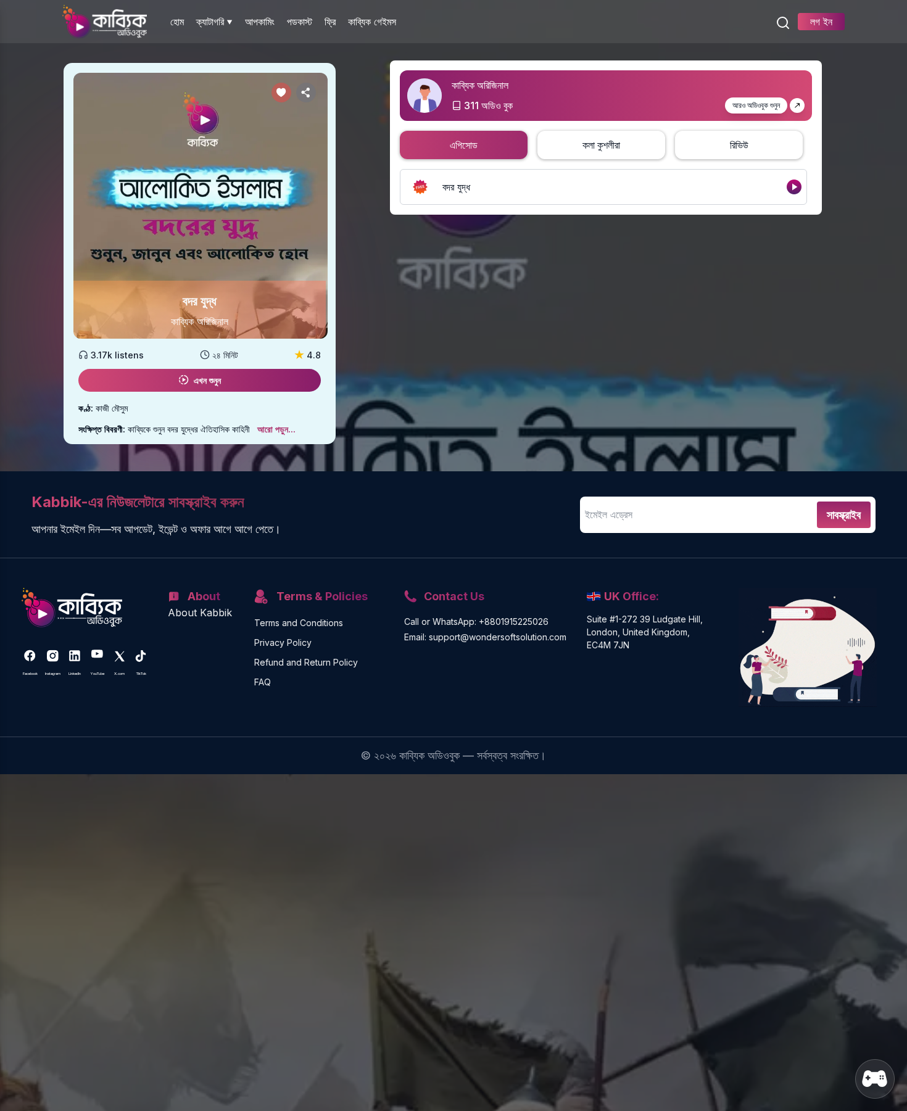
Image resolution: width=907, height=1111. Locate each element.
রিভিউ (739, 145)
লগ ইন (821, 21)
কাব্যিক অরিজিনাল (199, 321)
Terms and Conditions (298, 622)
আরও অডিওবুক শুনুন (756, 105)
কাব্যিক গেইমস (372, 21)
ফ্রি (330, 21)
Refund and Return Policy (306, 662)
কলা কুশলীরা (601, 145)
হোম (177, 21)
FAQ (262, 682)
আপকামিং (260, 21)
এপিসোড (464, 145)
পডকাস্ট (299, 21)
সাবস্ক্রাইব (844, 514)
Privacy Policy (283, 642)
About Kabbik (200, 612)
